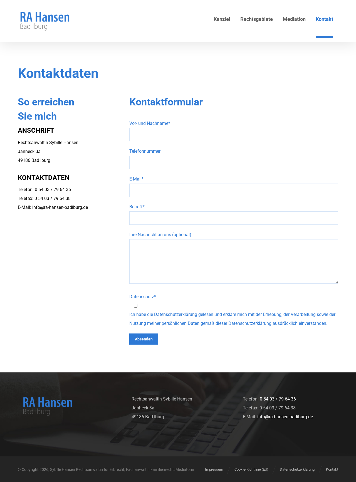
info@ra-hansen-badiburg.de (60, 207)
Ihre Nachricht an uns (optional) (160, 234)
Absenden (144, 339)
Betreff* (137, 206)
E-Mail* (136, 179)
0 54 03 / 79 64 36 (278, 399)
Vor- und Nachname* (149, 123)
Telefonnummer (144, 151)
